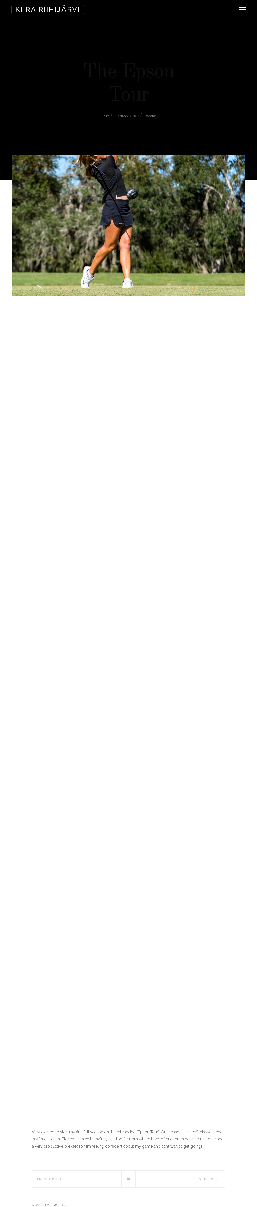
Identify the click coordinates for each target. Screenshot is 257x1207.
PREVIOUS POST (52, 1179)
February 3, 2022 (127, 116)
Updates (150, 116)
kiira (106, 116)
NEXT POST (209, 1179)
